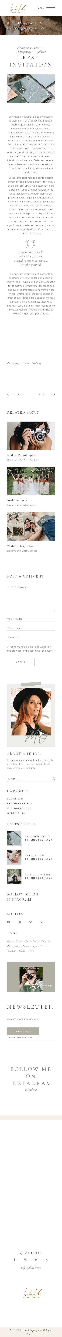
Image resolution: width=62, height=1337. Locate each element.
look (35, 941)
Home (10, 28)
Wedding (13, 813)
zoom (31, 950)
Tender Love (35, 855)
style (34, 946)
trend (26, 363)
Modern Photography (21, 455)
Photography (21, 28)
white (22, 950)
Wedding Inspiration (21, 546)
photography (13, 363)
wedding (36, 363)
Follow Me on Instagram (31, 1076)
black (10, 941)
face (27, 941)
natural (45, 941)
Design (12, 799)
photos (26, 946)
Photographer (18, 803)
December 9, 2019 (17, 505)
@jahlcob (31, 1090)
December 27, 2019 (18, 460)
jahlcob (42, 51)
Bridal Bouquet (17, 500)
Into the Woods (38, 874)
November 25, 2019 (28, 47)
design (19, 941)
